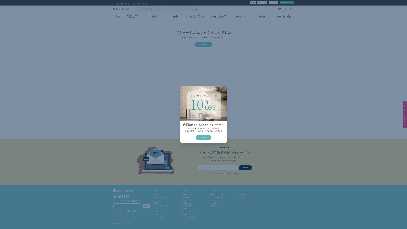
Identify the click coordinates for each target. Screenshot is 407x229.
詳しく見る (203, 137)
